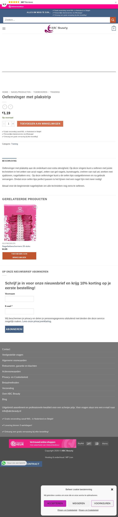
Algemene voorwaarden (14, 360)
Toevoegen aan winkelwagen (40, 123)
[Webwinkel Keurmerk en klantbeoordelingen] (42, 443)
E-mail (8, 306)
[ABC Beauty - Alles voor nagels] (59, 28)
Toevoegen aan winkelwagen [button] (19, 255)
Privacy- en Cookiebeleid (67, 510)
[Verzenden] (113, 20)
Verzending (8, 388)
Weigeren (79, 503)
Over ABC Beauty (11, 394)
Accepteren (55, 503)
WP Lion (69, 457)
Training (55, 92)
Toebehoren (40, 92)
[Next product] (4, 107)
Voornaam (10, 294)
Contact (6, 349)
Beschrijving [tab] (9, 161)
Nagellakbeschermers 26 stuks (16, 246)
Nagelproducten (21, 92)
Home (5, 92)
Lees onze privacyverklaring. (37, 321)
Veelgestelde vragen (12, 355)
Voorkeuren (102, 503)
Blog (4, 399)
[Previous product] (10, 107)
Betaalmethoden (10, 382)
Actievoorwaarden (11, 371)
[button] (112, 489)
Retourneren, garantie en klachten (19, 366)
